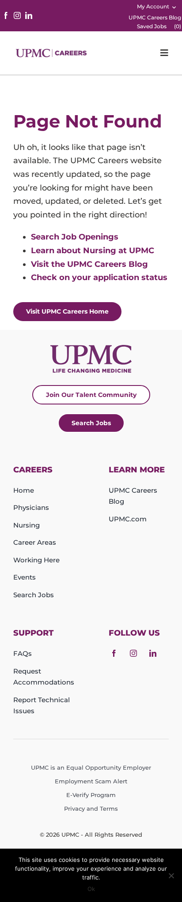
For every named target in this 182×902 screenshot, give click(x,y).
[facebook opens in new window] (5, 15)
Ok (91, 888)
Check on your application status (99, 277)
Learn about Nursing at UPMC (92, 250)
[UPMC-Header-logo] (52, 53)
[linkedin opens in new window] (28, 15)
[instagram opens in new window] (17, 15)
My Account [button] (153, 6)
